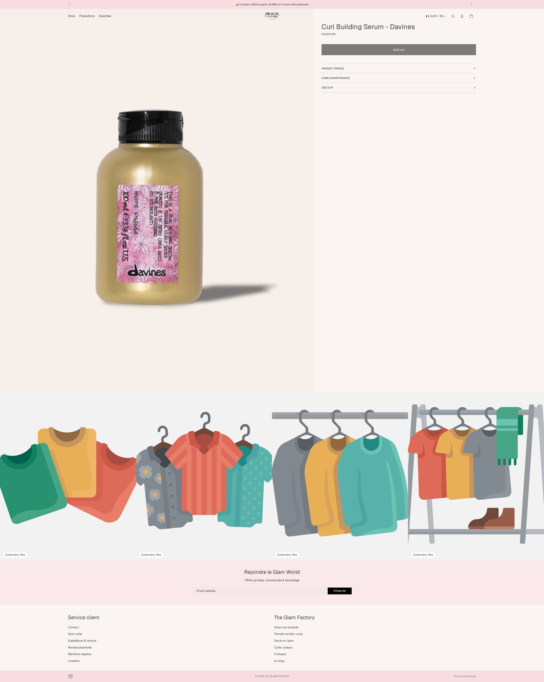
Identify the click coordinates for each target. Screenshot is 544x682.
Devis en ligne (283, 641)
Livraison (74, 661)
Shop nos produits (286, 627)
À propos (280, 654)
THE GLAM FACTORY (277, 676)
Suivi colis (75, 634)
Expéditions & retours (82, 641)
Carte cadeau (283, 647)
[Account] (462, 16)
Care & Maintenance (336, 78)
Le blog (279, 661)
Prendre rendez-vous (288, 634)
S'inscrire (340, 591)
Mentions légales (79, 654)
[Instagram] (70, 676)
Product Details (333, 68)
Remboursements (80, 647)
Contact (73, 627)
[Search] (453, 16)
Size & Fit (327, 87)
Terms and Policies (464, 676)
